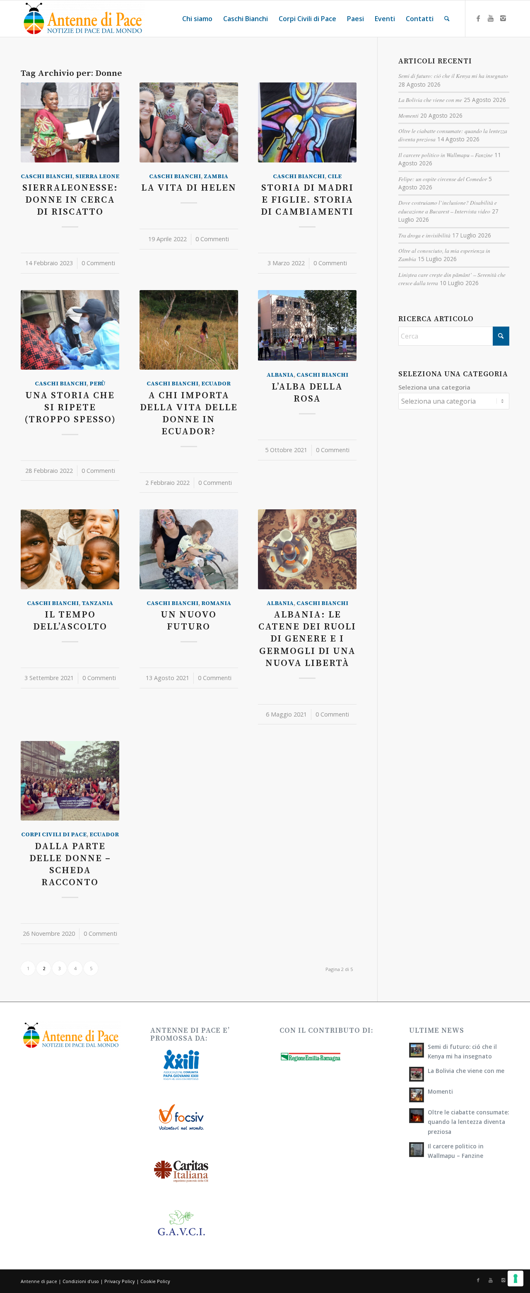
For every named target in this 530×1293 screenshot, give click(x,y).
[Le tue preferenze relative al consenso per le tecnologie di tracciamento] (515, 1278)
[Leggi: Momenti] (416, 1094)
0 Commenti (98, 263)
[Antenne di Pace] (83, 18)
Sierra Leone (97, 176)
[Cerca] (447, 18)
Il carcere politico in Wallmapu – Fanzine (445, 155)
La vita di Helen (188, 188)
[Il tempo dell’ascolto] (70, 549)
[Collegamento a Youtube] (490, 18)
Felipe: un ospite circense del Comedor (442, 179)
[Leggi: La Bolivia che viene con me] (416, 1074)
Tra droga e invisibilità (424, 235)
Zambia (216, 176)
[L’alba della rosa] (307, 325)
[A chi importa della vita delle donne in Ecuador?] (189, 330)
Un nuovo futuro (189, 621)
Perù (97, 383)
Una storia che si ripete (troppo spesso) (70, 408)
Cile (335, 176)
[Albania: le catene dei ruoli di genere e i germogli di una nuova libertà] (307, 549)
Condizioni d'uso (81, 1281)
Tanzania (97, 603)
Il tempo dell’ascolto (70, 621)
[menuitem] (197, 18)
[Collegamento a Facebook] (478, 18)
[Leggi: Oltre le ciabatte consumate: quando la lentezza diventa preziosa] (416, 1115)
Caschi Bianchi (46, 176)
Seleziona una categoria (434, 387)
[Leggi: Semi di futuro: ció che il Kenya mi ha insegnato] (416, 1050)
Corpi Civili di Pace (54, 834)
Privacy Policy (119, 1281)
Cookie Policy (155, 1281)
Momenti (408, 115)
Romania (216, 603)
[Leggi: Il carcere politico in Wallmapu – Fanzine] (416, 1149)
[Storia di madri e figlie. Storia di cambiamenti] (307, 122)
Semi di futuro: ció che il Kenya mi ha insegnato (453, 76)
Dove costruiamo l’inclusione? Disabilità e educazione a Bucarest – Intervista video (447, 207)
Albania (280, 375)
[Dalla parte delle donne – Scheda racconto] (70, 781)
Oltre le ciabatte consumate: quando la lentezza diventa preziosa (468, 1121)
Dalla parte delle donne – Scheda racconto (70, 864)
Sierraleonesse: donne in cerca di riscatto (70, 200)
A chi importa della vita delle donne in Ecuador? (189, 414)
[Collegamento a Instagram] (503, 18)
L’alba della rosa (307, 393)
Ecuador (216, 383)
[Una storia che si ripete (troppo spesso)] (70, 330)
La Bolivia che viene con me (430, 100)
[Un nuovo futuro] (189, 549)
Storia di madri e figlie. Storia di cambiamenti (307, 200)
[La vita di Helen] (189, 122)
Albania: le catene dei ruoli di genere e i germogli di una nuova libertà (307, 639)
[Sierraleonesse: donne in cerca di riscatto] (70, 122)
